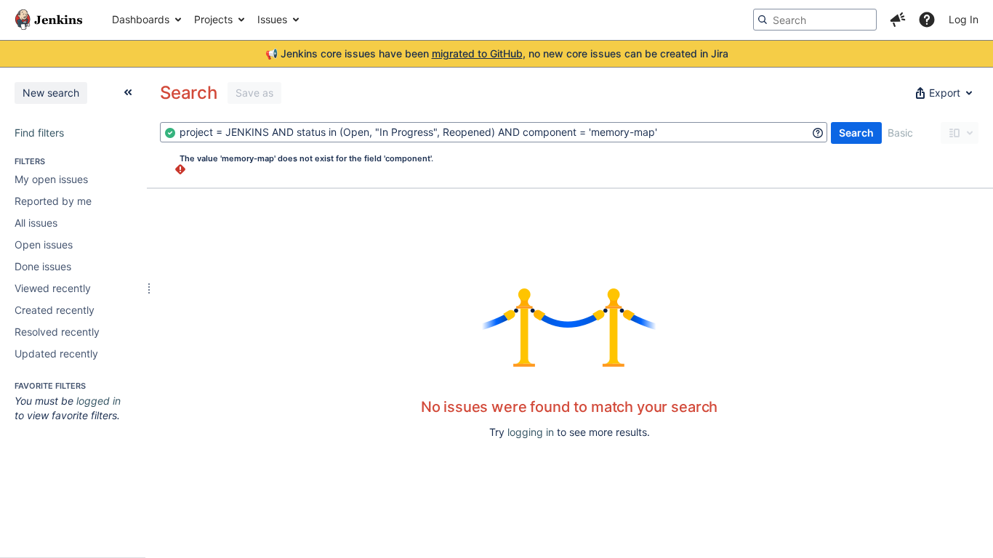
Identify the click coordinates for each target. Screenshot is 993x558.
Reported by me (53, 201)
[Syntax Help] (818, 133)
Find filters (39, 132)
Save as (254, 92)
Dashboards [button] (140, 19)
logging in (530, 432)
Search (856, 132)
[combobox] (493, 132)
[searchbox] (815, 19)
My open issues (51, 179)
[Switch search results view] (959, 133)
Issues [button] (272, 19)
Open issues (44, 244)
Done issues (43, 266)
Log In (963, 19)
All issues (36, 223)
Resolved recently (57, 332)
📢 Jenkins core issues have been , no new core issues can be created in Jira (496, 53)
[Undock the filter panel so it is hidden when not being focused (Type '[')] (128, 92)
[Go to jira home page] (48, 19)
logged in (98, 401)
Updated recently (56, 353)
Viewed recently (53, 288)
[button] (897, 19)
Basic (900, 132)
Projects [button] (213, 19)
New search (51, 92)
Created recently (55, 310)
